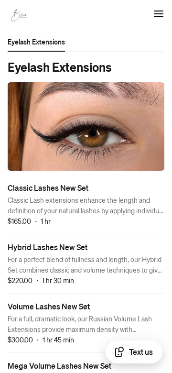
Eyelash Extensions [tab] (36, 41)
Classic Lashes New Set (48, 188)
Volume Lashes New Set (49, 306)
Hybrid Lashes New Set (47, 247)
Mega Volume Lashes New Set (59, 366)
